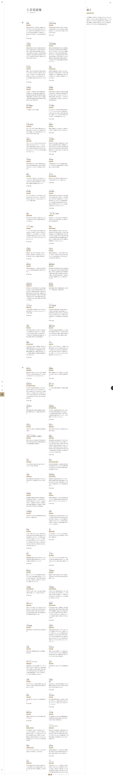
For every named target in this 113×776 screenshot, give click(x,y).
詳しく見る (29, 38)
